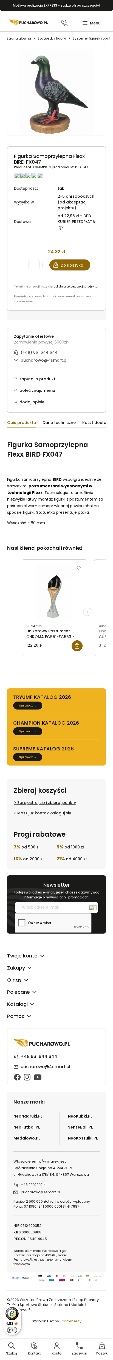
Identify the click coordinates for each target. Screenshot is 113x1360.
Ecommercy (70, 1321)
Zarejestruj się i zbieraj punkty (46, 802)
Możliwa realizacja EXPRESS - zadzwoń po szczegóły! (56, 5)
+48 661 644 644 (39, 1056)
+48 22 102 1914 (33, 1184)
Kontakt (34, 1353)
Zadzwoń (79, 1353)
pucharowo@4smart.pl (44, 360)
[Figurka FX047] (56, 93)
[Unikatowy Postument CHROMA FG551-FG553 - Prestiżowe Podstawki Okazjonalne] (54, 592)
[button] (91, 23)
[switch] (12, 1330)
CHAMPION (42, 167)
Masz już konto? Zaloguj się (44, 813)
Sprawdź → (27, 705)
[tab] (25, 423)
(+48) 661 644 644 (39, 352)
